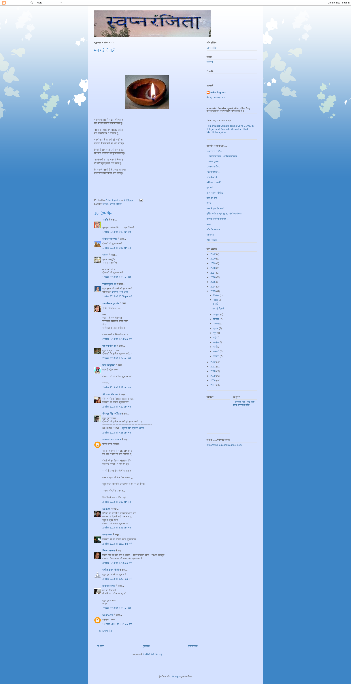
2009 (213, 376)
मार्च (215, 346)
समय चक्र (107, 534)
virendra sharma (111, 439)
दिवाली (105, 204)
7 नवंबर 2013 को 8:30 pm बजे (116, 608)
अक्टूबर (216, 314)
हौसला (119, 204)
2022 (213, 254)
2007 (213, 385)
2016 (213, 277)
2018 (213, 268)
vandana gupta (110, 303)
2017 (213, 272)
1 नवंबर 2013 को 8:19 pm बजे (116, 232)
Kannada (225, 129)
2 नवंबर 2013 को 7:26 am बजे (116, 432)
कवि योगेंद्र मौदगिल (215, 192)
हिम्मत (112, 204)
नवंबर (216, 299)
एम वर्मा (210, 187)
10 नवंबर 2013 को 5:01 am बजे (117, 624)
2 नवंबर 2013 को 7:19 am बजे (116, 406)
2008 (213, 380)
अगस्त (216, 323)
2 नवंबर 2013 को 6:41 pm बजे (116, 527)
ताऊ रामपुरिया (108, 365)
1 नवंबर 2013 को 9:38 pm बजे (116, 277)
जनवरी (216, 356)
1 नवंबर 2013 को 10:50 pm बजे (117, 296)
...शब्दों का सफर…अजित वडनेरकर (222, 156)
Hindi (245, 129)
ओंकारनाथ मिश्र (110, 239)
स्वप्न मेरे (210, 234)
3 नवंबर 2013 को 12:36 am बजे (117, 563)
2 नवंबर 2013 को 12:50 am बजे (117, 339)
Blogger (176, 676)
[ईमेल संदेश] (141, 200)
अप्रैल (216, 342)
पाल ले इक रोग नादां (215, 208)
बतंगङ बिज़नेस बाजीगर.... (218, 219)
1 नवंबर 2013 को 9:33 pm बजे (116, 247)
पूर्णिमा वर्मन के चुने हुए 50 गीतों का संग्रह (224, 213)
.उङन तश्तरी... (213, 172)
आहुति (105, 219)
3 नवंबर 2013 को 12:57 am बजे (117, 579)
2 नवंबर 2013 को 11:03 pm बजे (117, 543)
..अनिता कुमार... (214, 161)
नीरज (209, 203)
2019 (213, 263)
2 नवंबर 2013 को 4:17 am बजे (116, 387)
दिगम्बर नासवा (108, 550)
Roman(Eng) (213, 125)
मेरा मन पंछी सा (109, 346)
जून (215, 333)
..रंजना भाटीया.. (213, 166)
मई (214, 337)
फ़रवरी (216, 351)
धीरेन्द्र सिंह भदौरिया (111, 413)
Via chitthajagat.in (216, 132)
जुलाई (216, 328)
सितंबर (216, 319)
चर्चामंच (210, 62)
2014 (213, 286)
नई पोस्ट (100, 646)
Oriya (240, 125)
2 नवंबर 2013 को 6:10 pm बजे (116, 501)
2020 (213, 258)
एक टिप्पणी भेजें (105, 630)
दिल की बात (212, 198)
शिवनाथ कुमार (108, 585)
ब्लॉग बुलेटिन (212, 47)
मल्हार (209, 224)
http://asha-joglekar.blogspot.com (224, 445)
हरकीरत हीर (212, 239)
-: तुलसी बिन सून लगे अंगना (132, 428)
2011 (213, 366)
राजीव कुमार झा (109, 284)
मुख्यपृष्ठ (146, 646)
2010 (213, 371)
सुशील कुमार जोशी (110, 569)
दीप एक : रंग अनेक (120, 292)
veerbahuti (212, 177)
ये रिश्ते (215, 303)
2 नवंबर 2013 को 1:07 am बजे (116, 358)
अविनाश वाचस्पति (214, 182)
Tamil (217, 129)
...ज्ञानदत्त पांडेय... (214, 150)
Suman (106, 508)
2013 (213, 291)
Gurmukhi (249, 125)
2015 (213, 282)
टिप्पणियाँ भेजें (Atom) (152, 654)
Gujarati (224, 125)
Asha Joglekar (218, 92)
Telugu (210, 129)
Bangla (233, 125)
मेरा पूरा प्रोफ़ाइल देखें (216, 97)
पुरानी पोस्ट (192, 646)
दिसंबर (216, 295)
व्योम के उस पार (213, 229)
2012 (213, 362)
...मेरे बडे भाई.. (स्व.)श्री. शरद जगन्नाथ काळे (244, 403)
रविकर (105, 254)
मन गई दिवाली (218, 308)
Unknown (107, 615)
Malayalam (236, 129)
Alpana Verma (110, 394)
